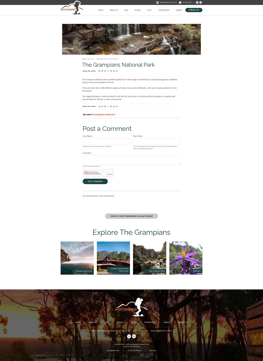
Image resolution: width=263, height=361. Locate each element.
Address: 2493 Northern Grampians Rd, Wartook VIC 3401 (110, 331)
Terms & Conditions (134, 350)
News (133, 322)
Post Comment (95, 181)
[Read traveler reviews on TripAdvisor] (200, 2)
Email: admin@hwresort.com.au (161, 331)
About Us (93, 322)
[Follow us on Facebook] (197, 2)
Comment (87, 153)
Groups (120, 322)
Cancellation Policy (113, 350)
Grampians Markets (104, 114)
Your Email (137, 136)
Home (77, 322)
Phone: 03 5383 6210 (140, 331)
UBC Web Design (135, 346)
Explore (167, 322)
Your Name (87, 136)
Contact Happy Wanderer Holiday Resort (131, 216)
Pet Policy (153, 350)
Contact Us (183, 322)
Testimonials (149, 322)
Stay (107, 322)
